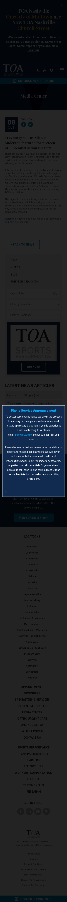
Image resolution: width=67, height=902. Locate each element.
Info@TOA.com (23, 434)
